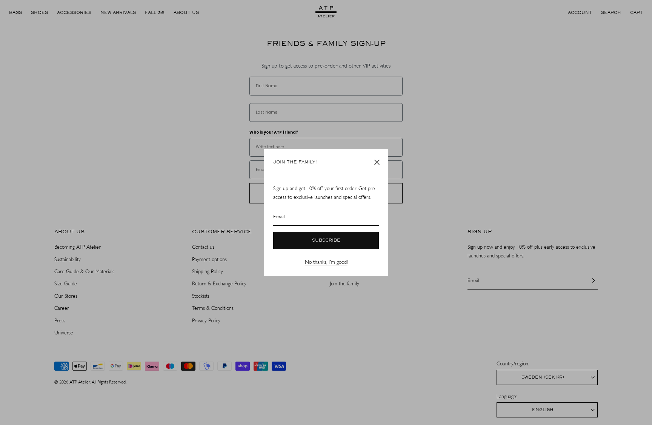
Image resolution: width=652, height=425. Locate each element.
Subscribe (326, 240)
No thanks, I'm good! (326, 262)
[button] (377, 162)
